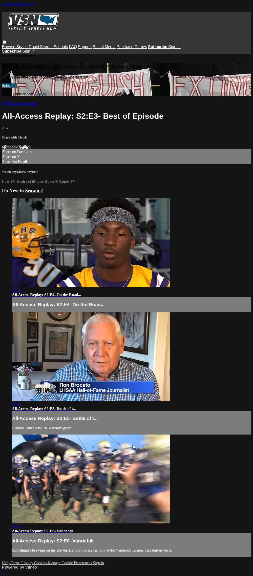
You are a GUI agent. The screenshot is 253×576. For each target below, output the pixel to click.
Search (47, 47)
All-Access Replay (20, 103)
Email (26, 147)
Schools (61, 47)
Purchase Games (132, 47)
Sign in (174, 47)
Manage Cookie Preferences (70, 563)
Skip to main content (18, 4)
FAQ (73, 47)
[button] (4, 42)
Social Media (104, 47)
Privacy (27, 563)
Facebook (10, 147)
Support (85, 47)
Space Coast (28, 47)
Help (6, 563)
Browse (9, 47)
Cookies (41, 563)
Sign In (28, 51)
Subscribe (9, 85)
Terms (16, 563)
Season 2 (34, 190)
